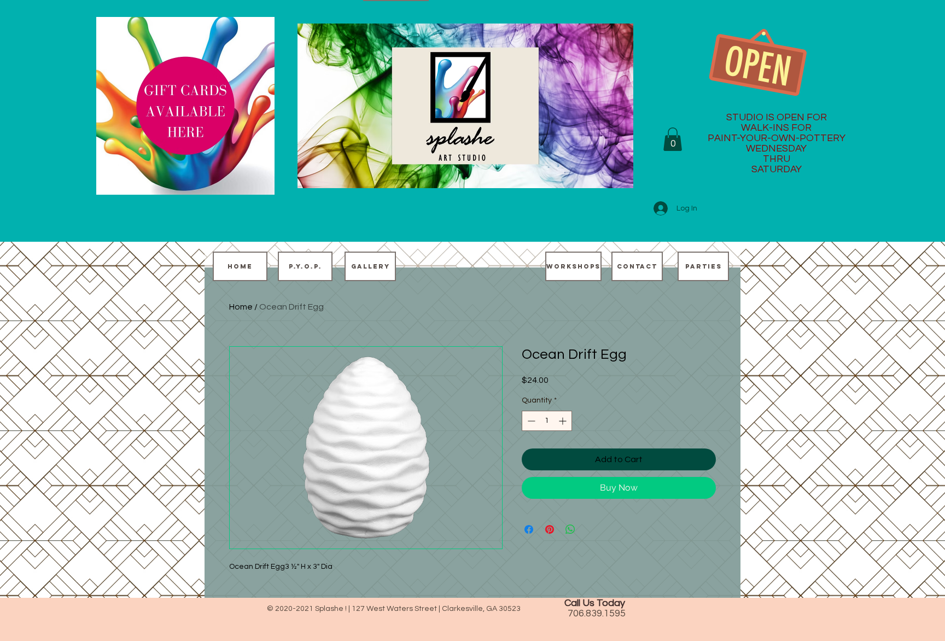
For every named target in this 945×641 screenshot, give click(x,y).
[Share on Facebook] (528, 529)
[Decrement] (530, 420)
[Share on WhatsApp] (570, 529)
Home (241, 306)
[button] (672, 139)
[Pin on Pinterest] (549, 529)
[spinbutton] (547, 420)
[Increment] (563, 420)
